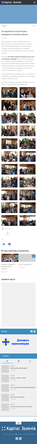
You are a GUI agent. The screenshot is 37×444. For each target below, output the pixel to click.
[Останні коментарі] (30, 361)
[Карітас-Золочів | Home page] (14, 2)
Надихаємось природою (17, 397)
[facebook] (31, 331)
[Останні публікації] (7, 361)
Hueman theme (30, 434)
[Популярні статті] (18, 361)
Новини (3, 26)
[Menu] (34, 2)
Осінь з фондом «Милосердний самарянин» (22, 387)
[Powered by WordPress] (16, 434)
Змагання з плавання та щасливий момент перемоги (8, 267)
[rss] (34, 331)
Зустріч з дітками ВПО (24, 264)
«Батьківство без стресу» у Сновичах (21, 406)
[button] (9, 92)
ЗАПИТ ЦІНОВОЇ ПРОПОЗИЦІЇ (18, 368)
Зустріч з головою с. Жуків (18, 378)
